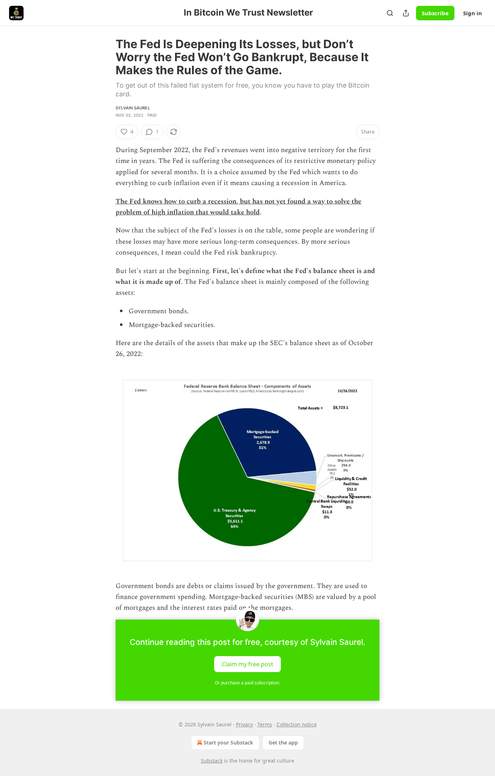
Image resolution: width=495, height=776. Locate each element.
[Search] (390, 13)
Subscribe (435, 13)
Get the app (283, 742)
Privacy (244, 724)
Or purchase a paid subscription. (247, 683)
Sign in (472, 13)
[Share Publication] (406, 13)
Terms (264, 724)
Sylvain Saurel (133, 107)
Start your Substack (228, 742)
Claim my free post (247, 664)
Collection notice (296, 724)
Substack (211, 760)
